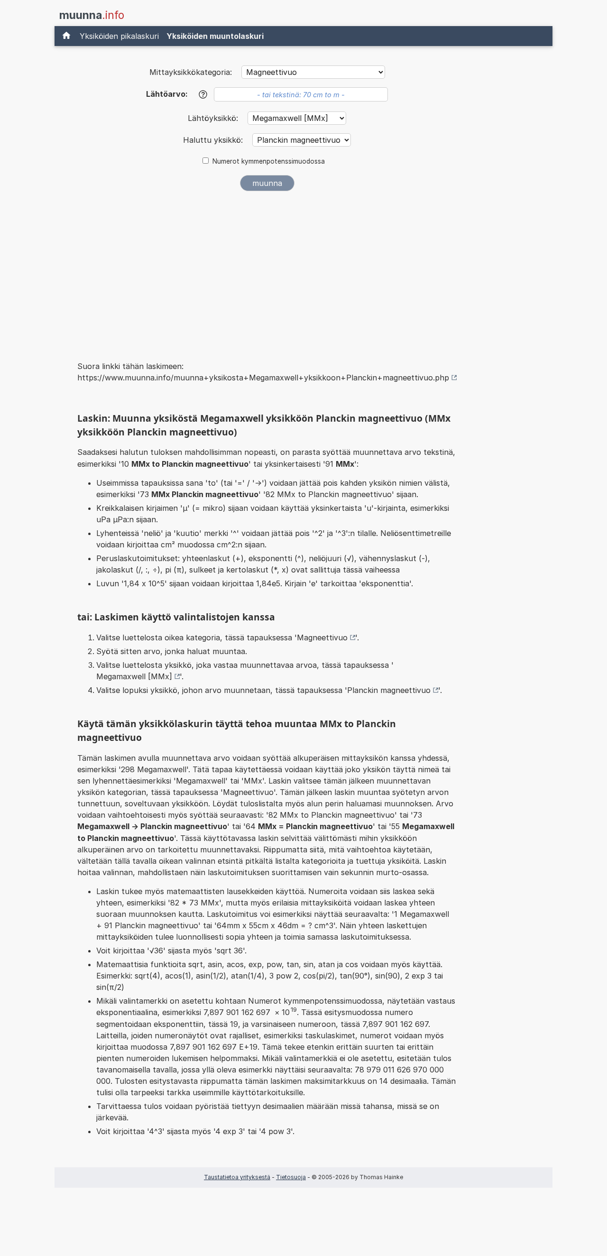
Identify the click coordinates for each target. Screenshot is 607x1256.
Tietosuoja (291, 1177)
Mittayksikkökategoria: (190, 72)
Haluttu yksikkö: (214, 140)
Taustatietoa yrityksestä (237, 1177)
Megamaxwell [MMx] (134, 676)
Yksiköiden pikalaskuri (119, 36)
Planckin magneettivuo (389, 690)
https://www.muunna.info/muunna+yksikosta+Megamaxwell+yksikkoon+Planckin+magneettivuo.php (263, 377)
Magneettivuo (322, 637)
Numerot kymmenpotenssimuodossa (268, 161)
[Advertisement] (267, 269)
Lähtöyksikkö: (214, 118)
